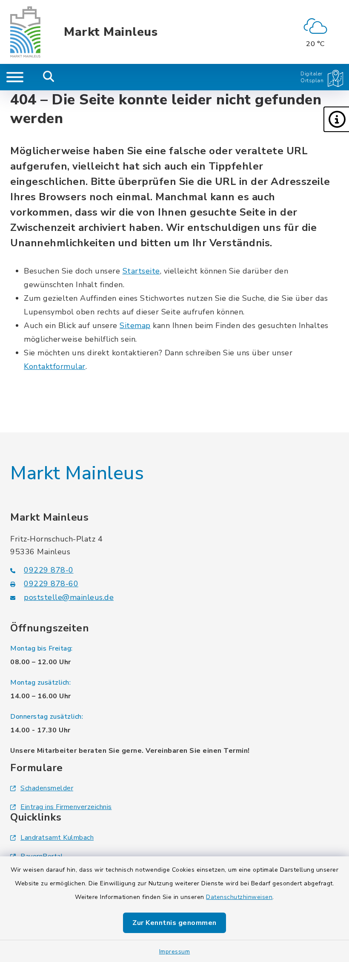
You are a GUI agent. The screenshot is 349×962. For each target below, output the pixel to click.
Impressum (174, 952)
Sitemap (135, 325)
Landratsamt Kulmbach (57, 837)
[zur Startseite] (25, 32)
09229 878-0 (49, 570)
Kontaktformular (55, 366)
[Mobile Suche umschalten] (49, 77)
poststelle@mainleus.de (69, 597)
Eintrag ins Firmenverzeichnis (66, 807)
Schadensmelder (46, 788)
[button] (336, 119)
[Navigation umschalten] (15, 77)
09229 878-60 (51, 584)
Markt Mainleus (110, 32)
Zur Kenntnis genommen (174, 922)
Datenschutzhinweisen (239, 897)
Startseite (141, 271)
